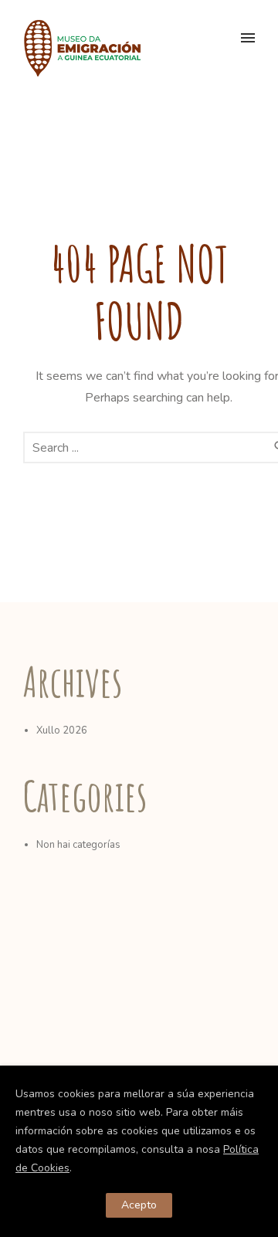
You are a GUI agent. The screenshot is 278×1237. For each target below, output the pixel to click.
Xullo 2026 (61, 730)
